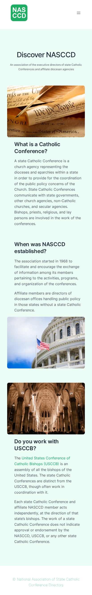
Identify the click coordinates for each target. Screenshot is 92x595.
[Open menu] (78, 13)
